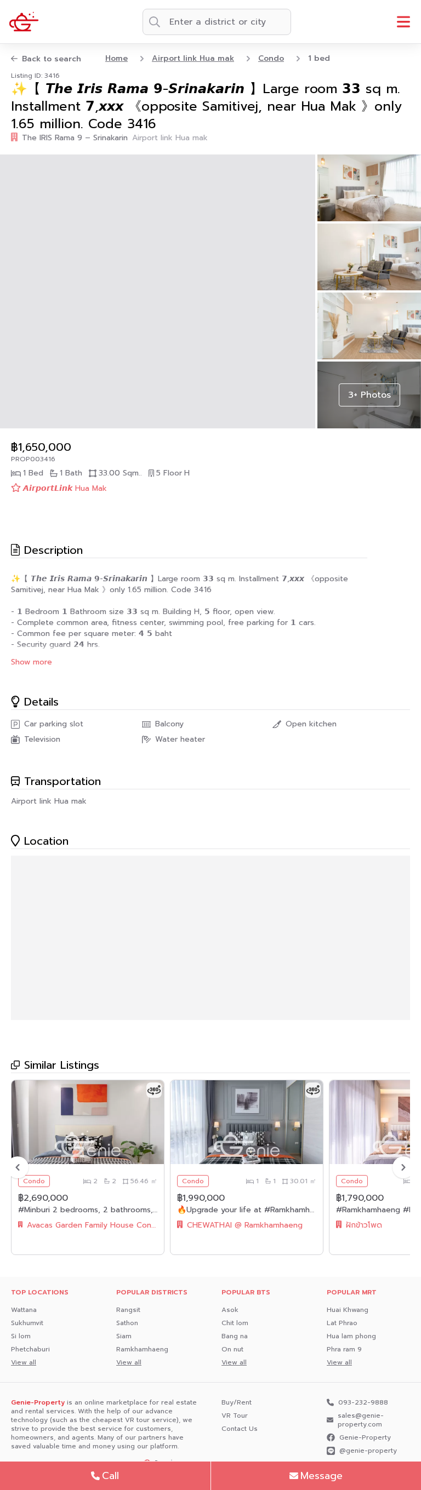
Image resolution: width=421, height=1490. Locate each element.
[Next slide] (403, 1167)
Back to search (51, 59)
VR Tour (234, 1415)
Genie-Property (365, 1437)
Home (116, 58)
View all (23, 1362)
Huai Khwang (347, 1309)
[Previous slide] (18, 1167)
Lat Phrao (342, 1323)
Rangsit (128, 1309)
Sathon (127, 1323)
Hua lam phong (351, 1336)
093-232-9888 (363, 1402)
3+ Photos (369, 395)
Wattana (24, 1309)
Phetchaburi (30, 1349)
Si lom (21, 1336)
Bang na (234, 1336)
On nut (232, 1349)
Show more (31, 662)
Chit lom (234, 1323)
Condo (271, 58)
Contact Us (239, 1428)
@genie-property (368, 1450)
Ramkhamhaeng (142, 1349)
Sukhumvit (27, 1323)
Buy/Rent (236, 1402)
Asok (229, 1309)
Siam (124, 1336)
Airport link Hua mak (193, 58)
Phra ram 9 (344, 1349)
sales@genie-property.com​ (361, 1420)
